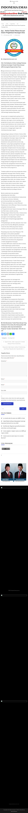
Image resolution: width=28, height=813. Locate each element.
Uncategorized (11, 338)
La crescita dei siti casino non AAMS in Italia (14, 418)
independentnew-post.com (10, 59)
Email (3, 384)
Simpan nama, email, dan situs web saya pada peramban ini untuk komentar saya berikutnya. (13, 399)
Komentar (4, 361)
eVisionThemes (14, 811)
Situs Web (3, 390)
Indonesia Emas (14, 7)
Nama (3, 379)
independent (17, 35)
